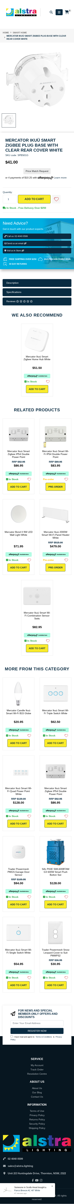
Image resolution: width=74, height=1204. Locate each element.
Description (12, 282)
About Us (37, 1088)
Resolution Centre (37, 1073)
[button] (56, 199)
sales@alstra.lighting (20, 1165)
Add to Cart (34, 199)
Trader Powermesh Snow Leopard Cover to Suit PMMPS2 (55, 952)
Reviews (11, 301)
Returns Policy (37, 1119)
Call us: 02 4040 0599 (17, 236)
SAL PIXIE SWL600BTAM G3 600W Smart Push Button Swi (55, 872)
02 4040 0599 (15, 1158)
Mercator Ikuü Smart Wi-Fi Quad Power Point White (18, 791)
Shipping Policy (37, 1128)
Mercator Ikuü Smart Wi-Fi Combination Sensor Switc (37, 615)
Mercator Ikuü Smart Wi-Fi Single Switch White (18, 951)
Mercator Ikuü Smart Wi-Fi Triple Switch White (55, 712)
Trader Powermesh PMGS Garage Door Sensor (19, 872)
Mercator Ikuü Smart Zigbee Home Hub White (37, 358)
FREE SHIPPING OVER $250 (22, 259)
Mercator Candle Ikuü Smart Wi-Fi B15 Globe (18, 712)
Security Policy (37, 1123)
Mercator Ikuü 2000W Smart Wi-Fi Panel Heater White (56, 535)
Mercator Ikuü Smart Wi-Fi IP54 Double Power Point (55, 454)
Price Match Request (37, 171)
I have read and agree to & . (36, 1038)
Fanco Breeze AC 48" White (27, 1190)
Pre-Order (55, 486)
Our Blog (37, 1092)
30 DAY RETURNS (18, 264)
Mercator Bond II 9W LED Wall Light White (19, 533)
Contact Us (37, 1096)
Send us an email (15, 243)
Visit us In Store (14, 250)
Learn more (60, 177)
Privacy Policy (37, 1115)
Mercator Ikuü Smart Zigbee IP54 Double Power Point (18, 454)
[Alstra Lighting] (22, 12)
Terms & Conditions (44, 1037)
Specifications (13, 292)
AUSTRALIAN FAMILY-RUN (57, 259)
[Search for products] (51, 12)
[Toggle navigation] (59, 12)
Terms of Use (37, 1111)
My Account (37, 1065)
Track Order (37, 1069)
